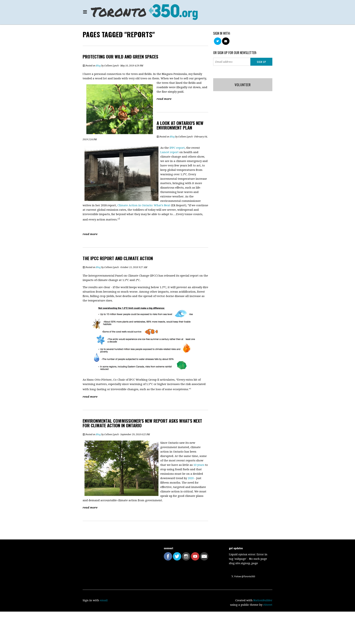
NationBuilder (262, 600)
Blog (98, 65)
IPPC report (177, 147)
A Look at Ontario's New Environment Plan (180, 125)
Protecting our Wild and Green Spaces (120, 56)
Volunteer (243, 84)
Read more (164, 99)
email (104, 600)
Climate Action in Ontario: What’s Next (143, 205)
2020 (191, 478)
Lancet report (169, 152)
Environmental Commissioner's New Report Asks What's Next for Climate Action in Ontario (142, 423)
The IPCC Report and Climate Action (118, 258)
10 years (198, 465)
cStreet (267, 604)
